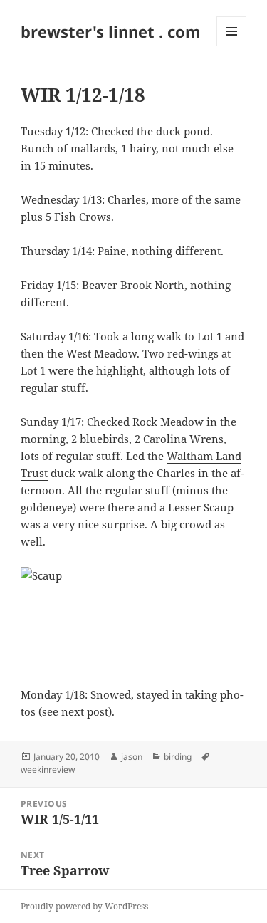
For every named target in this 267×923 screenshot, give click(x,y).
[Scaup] (133, 618)
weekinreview (48, 769)
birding (178, 757)
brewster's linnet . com (111, 31)
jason (131, 757)
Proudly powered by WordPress (84, 906)
